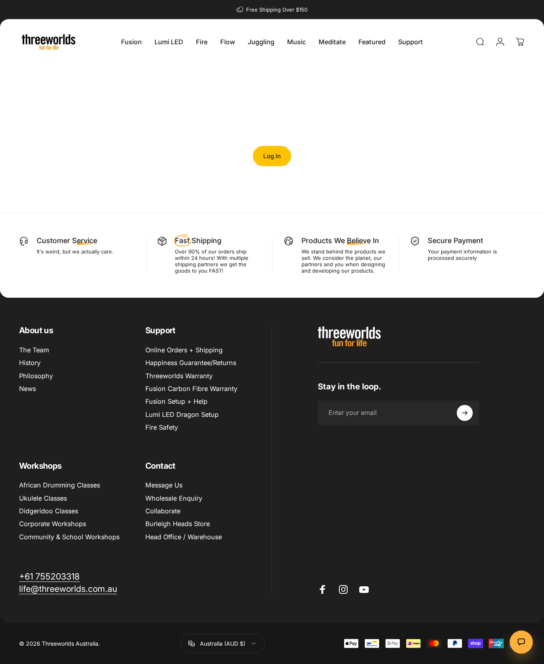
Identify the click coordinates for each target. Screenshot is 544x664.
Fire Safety (161, 427)
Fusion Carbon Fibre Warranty (191, 389)
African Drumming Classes (59, 485)
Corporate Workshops (52, 524)
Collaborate (162, 511)
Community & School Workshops (69, 537)
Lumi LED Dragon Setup (182, 414)
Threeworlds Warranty (179, 376)
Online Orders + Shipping (184, 350)
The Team (34, 350)
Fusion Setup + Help (176, 401)
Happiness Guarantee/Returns (190, 363)
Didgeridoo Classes (48, 511)
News (27, 389)
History (30, 363)
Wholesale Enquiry (173, 498)
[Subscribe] (465, 413)
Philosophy (36, 376)
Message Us (163, 485)
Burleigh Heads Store (177, 524)
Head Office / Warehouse (183, 537)
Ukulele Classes (43, 498)
